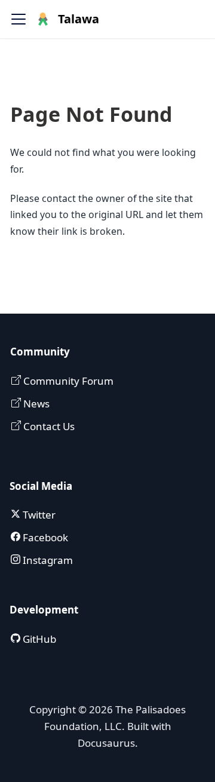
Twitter (38, 515)
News (35, 403)
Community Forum (67, 381)
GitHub (38, 639)
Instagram (46, 560)
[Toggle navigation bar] (18, 19)
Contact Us (48, 426)
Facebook (44, 537)
